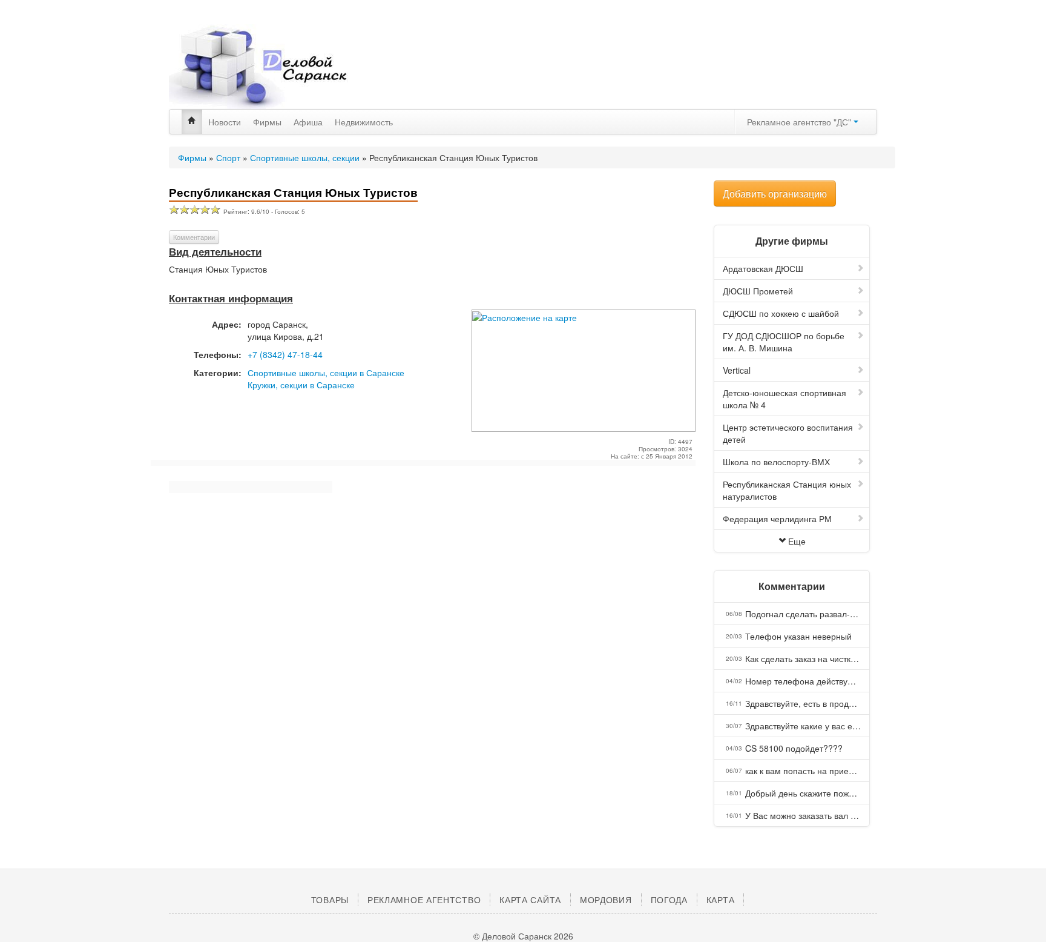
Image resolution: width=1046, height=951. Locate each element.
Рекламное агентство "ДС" (800, 122)
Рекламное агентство (424, 899)
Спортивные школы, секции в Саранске (326, 372)
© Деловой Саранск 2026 (523, 936)
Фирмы (267, 122)
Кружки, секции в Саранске (301, 385)
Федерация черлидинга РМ (777, 518)
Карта (720, 899)
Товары (330, 899)
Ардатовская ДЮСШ (763, 268)
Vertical (737, 370)
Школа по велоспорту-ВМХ (776, 462)
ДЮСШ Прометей (758, 291)
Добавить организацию (775, 193)
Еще (797, 541)
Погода (669, 899)
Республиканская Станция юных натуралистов (787, 490)
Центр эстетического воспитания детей (788, 433)
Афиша (308, 122)
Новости (224, 122)
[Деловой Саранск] (281, 66)
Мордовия (606, 899)
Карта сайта (530, 899)
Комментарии (194, 237)
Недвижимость (364, 122)
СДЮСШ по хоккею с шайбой (781, 313)
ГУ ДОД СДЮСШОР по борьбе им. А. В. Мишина (783, 342)
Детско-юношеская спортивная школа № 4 (784, 398)
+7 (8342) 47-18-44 (285, 354)
